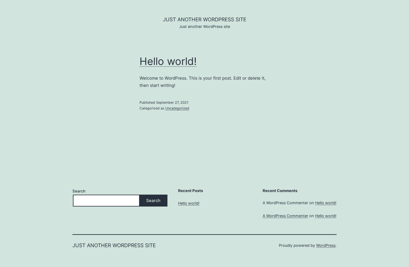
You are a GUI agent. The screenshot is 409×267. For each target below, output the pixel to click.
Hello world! (168, 61)
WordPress (326, 245)
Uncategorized (177, 108)
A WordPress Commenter (285, 216)
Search (78, 191)
